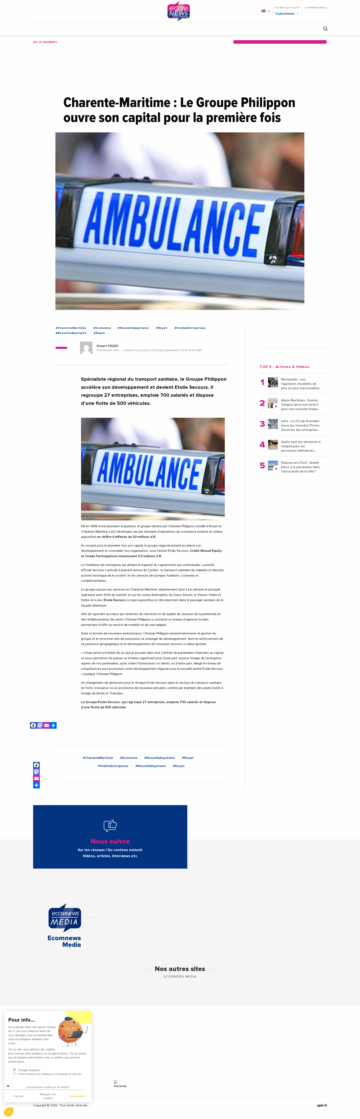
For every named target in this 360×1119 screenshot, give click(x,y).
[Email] (46, 726)
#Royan (161, 328)
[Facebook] (33, 726)
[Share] (36, 785)
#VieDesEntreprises (190, 328)
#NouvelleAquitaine (133, 328)
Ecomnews (285, 13)
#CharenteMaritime (71, 328)
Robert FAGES (107, 346)
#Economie (102, 328)
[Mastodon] (40, 726)
